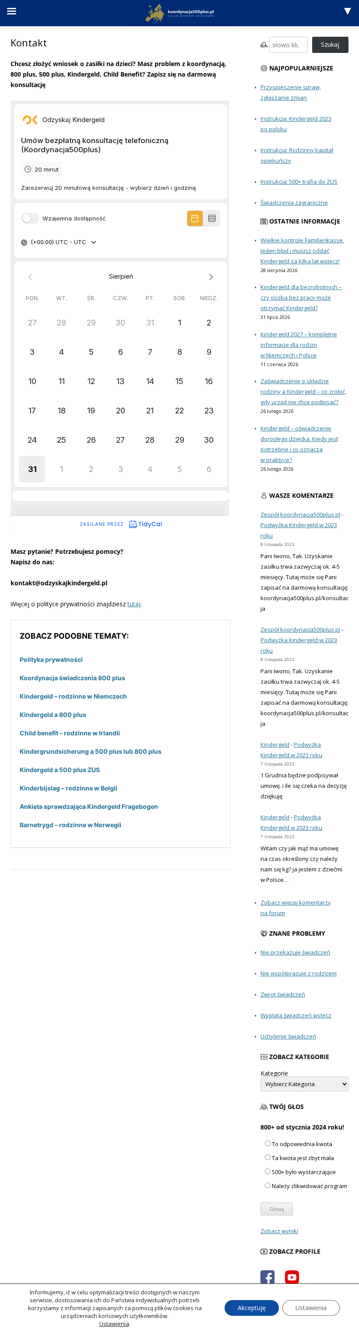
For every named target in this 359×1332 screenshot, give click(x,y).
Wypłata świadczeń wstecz (295, 1015)
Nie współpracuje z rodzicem (298, 973)
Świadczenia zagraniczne (294, 202)
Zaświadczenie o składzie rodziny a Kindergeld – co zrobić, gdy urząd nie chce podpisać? (303, 391)
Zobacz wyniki (279, 1231)
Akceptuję (252, 1308)
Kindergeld (274, 744)
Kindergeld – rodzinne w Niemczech (73, 696)
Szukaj (330, 44)
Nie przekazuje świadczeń (295, 952)
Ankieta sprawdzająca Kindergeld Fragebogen (89, 806)
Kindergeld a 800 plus (53, 714)
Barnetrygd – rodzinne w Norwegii (70, 825)
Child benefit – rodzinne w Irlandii (70, 733)
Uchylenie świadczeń (288, 1036)
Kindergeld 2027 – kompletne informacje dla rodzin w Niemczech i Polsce (298, 344)
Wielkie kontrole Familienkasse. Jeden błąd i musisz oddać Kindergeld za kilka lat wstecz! (302, 250)
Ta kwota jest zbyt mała (303, 1158)
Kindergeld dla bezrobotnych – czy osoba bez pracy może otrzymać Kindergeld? (301, 297)
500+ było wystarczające (304, 1172)
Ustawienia (114, 1324)
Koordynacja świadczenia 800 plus (72, 678)
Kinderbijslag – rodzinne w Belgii (68, 788)
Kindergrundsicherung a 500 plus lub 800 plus (91, 751)
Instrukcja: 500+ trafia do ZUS (299, 181)
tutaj (134, 604)
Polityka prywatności (51, 659)
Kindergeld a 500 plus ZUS (60, 769)
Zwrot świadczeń (282, 994)
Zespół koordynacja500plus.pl (300, 514)
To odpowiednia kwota (302, 1144)
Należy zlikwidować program (309, 1186)
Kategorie (274, 1073)
